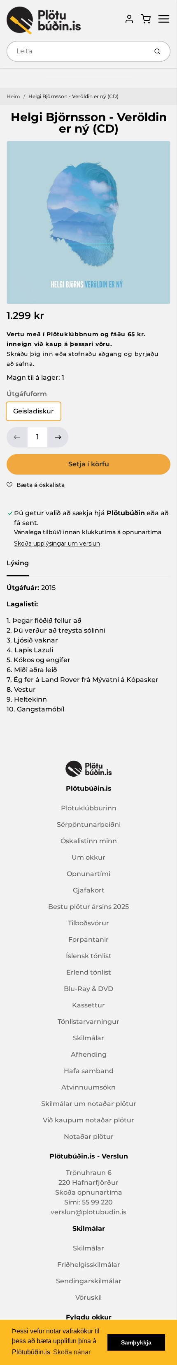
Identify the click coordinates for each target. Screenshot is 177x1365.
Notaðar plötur (89, 1136)
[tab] (23, 565)
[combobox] (76, 51)
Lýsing (18, 563)
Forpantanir (88, 939)
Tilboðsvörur (88, 923)
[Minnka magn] (17, 437)
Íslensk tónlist (89, 956)
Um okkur (88, 857)
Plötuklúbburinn (88, 808)
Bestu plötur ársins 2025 (88, 907)
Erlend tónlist (88, 972)
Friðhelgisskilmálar (88, 1265)
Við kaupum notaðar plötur (88, 1120)
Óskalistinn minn (89, 841)
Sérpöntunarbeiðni (89, 824)
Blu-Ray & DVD (88, 989)
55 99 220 (97, 1202)
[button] (36, 485)
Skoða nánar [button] (72, 1352)
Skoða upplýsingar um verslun (57, 543)
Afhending (89, 1054)
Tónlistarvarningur (88, 1021)
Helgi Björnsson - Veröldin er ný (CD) (73, 96)
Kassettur (88, 1005)
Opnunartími (88, 874)
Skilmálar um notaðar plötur (88, 1104)
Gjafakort (89, 890)
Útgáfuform (27, 394)
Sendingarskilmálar (88, 1281)
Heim (13, 96)
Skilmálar (88, 1038)
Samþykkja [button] (136, 1342)
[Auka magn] (58, 437)
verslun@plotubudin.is (88, 1212)
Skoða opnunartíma (88, 1192)
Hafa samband (89, 1071)
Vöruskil (88, 1297)
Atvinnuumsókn (88, 1087)
